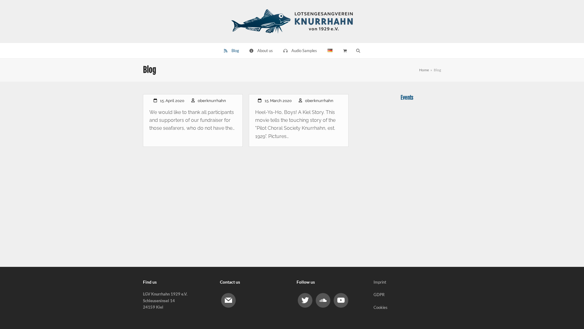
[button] (358, 50)
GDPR (379, 294)
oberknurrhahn (212, 100)
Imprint (380, 282)
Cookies (381, 307)
